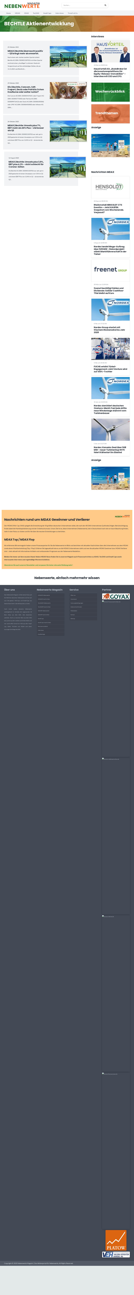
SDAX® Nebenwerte (43, 611)
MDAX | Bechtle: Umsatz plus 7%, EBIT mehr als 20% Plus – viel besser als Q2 (26, 128)
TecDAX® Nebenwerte (44, 603)
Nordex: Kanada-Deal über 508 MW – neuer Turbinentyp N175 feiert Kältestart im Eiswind (110, 450)
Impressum (74, 599)
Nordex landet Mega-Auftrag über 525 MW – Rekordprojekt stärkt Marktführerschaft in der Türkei (110, 250)
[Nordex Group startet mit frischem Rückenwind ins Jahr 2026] (110, 310)
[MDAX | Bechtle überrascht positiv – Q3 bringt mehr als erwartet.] (68, 56)
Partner (73, 614)
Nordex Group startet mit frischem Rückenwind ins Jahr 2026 (109, 330)
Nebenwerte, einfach (67, 578)
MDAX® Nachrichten (44, 599)
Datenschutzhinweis (76, 607)
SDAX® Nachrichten (43, 614)
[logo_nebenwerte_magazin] (22, 5)
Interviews (41, 630)
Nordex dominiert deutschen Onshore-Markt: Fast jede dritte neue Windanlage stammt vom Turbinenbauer (110, 409)
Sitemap (73, 618)
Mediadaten (74, 611)
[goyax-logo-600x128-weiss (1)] (116, 596)
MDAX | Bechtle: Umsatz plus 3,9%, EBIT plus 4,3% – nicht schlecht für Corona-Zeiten (26, 164)
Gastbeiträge (41, 634)
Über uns (73, 595)
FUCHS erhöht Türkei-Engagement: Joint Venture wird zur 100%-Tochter (110, 369)
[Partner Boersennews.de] (116, 1151)
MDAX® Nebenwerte (44, 595)
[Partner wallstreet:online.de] (116, 836)
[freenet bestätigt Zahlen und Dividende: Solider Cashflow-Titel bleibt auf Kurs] (110, 271)
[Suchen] (105, 5)
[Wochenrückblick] (110, 92)
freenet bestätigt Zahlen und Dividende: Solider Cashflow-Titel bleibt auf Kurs (109, 291)
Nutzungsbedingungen (77, 603)
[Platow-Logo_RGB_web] (116, 1240)
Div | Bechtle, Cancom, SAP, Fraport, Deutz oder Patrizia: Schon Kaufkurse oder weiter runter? (26, 89)
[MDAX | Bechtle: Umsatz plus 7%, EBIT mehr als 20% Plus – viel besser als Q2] (68, 131)
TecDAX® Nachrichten (44, 607)
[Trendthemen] (110, 113)
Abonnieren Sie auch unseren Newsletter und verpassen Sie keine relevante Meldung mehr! (38, 565)
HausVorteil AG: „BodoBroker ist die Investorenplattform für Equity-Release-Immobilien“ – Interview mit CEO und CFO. (110, 72)
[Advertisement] (63, 1280)
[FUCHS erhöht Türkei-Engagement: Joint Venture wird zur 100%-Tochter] (110, 349)
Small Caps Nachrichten (44, 622)
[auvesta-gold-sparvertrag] (110, 145)
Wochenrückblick (43, 626)
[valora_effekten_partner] (116, 1254)
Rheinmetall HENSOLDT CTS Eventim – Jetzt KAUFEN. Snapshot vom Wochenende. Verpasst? (109, 208)
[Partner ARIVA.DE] (116, 993)
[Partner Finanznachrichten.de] (116, 678)
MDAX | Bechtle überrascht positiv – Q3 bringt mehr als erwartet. (25, 52)
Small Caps (41, 618)
